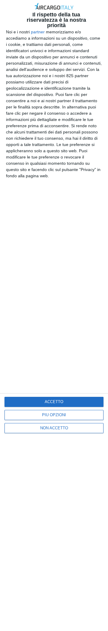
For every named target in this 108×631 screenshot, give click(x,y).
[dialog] (54, 315)
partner (38, 32)
